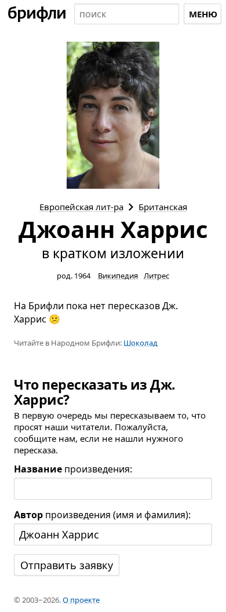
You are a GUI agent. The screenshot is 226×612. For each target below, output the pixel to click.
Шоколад (140, 343)
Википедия (118, 275)
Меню (203, 14)
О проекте (81, 600)
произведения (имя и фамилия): (102, 514)
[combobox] (126, 13)
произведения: (73, 469)
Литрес (156, 275)
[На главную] (37, 14)
